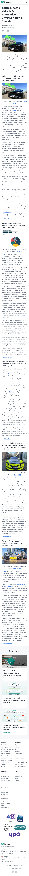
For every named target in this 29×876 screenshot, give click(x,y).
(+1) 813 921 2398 (8, 861)
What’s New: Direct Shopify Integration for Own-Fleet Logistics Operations (14, 700)
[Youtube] (16, 872)
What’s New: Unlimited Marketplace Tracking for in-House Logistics (14, 727)
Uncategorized (11, 27)
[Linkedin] (12, 872)
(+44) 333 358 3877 (8, 853)
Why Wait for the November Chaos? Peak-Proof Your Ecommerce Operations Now (12, 673)
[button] (26, 2)
